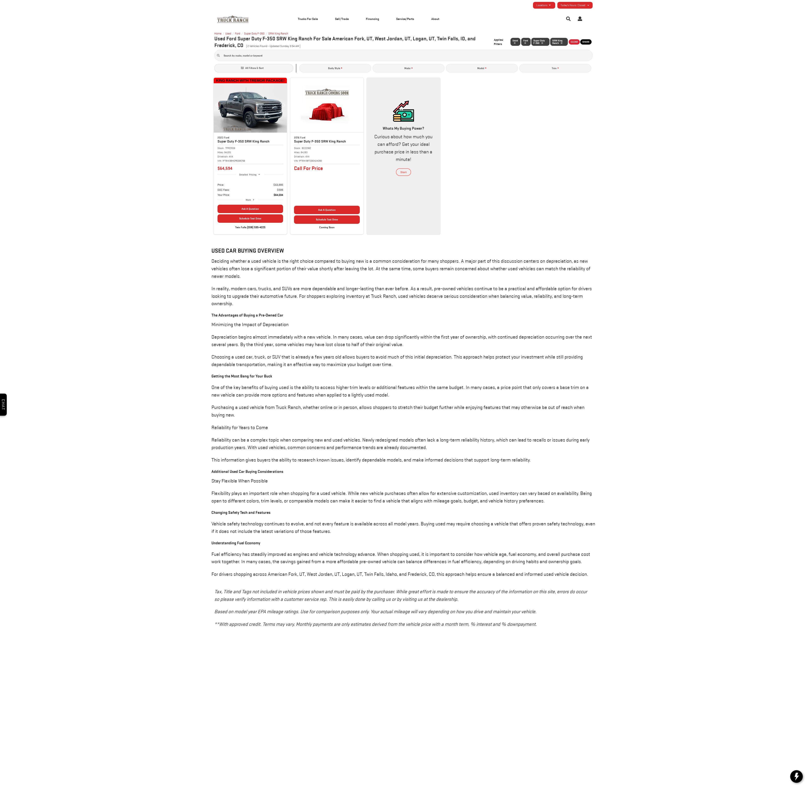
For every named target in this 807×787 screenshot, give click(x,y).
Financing (372, 19)
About (435, 19)
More (248, 199)
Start (403, 172)
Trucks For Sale (308, 19)
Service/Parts (405, 19)
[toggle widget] (796, 776)
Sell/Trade (342, 19)
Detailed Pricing (247, 174)
